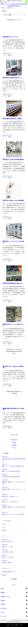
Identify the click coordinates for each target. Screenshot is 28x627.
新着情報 (4, 530)
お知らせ (4, 524)
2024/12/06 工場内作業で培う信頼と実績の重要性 (11, 475)
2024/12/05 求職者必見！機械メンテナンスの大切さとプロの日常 (13, 482)
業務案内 (3, 592)
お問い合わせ (4, 608)
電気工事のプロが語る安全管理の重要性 (13, 159)
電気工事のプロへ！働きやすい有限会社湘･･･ (13, 367)
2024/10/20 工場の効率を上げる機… (8, 551)
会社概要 (3, 604)
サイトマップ (4, 616)
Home (8, 625)
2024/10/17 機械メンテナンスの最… (8, 556)
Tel (12, 625)
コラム (6, 7)
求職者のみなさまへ (5, 596)
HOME (2, 7)
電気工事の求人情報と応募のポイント (13, 77)
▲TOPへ (14, 585)
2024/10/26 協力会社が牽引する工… (8, 540)
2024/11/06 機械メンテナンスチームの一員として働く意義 (13, 513)
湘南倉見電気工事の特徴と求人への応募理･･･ (13, 409)
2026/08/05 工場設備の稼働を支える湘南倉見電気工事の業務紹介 (13, 458)
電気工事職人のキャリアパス (10, 36)
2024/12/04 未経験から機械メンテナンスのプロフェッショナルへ (13, 489)
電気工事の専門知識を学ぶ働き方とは (13, 283)
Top (21, 625)
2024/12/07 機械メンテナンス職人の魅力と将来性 (11, 470)
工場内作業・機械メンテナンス (9, 571)
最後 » (17, 434)
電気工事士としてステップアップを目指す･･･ (13, 242)
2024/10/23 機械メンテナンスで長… (8, 545)
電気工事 (10, 7)
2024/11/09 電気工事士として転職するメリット (10, 495)
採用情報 (3, 600)
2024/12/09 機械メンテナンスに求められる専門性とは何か (13, 465)
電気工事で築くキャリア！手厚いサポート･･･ (13, 325)
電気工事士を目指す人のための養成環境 (13, 200)
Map (17, 625)
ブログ (2, 612)
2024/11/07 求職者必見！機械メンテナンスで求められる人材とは (13, 507)
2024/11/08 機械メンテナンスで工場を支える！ (10, 500)
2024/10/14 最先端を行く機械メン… (8, 561)
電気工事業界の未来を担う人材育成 (12, 118)
